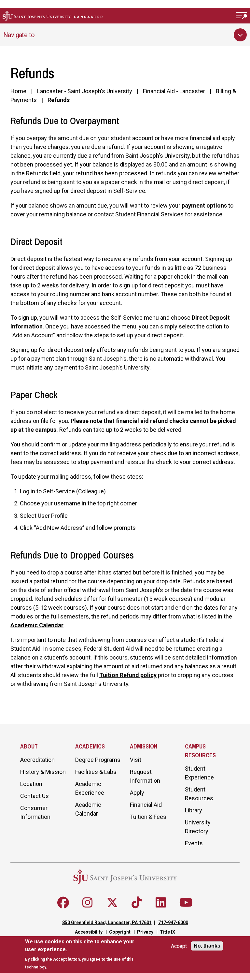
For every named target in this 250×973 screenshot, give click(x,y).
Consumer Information (35, 812)
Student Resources (199, 794)
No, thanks (207, 946)
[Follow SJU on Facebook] (63, 902)
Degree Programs (97, 759)
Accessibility (89, 932)
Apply (137, 792)
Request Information (145, 776)
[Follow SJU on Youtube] (186, 902)
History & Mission (43, 771)
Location (31, 783)
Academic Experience (89, 788)
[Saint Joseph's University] (116, 15)
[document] (85, 954)
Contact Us (34, 795)
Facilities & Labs (96, 771)
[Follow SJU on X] (112, 902)
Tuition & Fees (148, 816)
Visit (135, 759)
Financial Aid (146, 804)
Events (194, 843)
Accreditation (37, 759)
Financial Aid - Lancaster (174, 91)
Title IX (167, 932)
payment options (204, 205)
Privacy (145, 932)
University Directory (198, 827)
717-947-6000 (173, 922)
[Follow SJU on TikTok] (137, 902)
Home (18, 91)
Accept (179, 946)
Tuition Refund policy (128, 675)
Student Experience (199, 773)
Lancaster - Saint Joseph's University (84, 91)
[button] (241, 15)
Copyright (120, 932)
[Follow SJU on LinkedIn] (161, 902)
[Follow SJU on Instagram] (87, 902)
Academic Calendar (36, 625)
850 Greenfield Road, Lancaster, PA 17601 (107, 922)
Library (193, 810)
